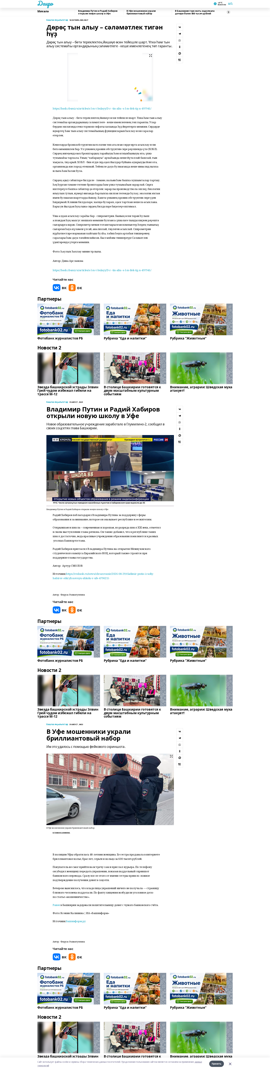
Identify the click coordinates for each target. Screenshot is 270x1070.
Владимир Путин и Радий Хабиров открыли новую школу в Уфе (97, 12)
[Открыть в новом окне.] (60, 287)
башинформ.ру (76, 921)
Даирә (45, 3)
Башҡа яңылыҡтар (57, 20)
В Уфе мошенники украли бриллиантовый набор (141, 12)
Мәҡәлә (43, 11)
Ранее (56, 905)
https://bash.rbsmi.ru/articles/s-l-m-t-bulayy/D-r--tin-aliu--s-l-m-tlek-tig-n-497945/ (102, 108)
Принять (216, 1063)
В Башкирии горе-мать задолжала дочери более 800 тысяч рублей (194, 12)
